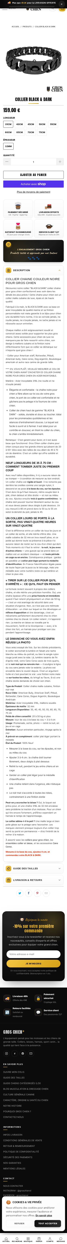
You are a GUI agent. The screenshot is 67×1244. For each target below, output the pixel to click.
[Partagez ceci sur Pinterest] (37, 893)
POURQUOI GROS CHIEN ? (17, 1111)
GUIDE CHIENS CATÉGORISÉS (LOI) (22, 1083)
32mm (8, 146)
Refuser (19, 1223)
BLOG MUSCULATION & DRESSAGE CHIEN (25, 1089)
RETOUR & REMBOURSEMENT (19, 1146)
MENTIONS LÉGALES (14, 1168)
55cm (53, 124)
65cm (19, 132)
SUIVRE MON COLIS (13, 1072)
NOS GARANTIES (12, 1163)
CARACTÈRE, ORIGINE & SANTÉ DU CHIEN (25, 1100)
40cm (19, 124)
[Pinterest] (23, 1053)
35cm (8, 124)
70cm (31, 132)
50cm (42, 124)
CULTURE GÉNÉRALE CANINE (18, 1094)
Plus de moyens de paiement (33, 191)
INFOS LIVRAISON (12, 1134)
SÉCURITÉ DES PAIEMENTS (17, 1157)
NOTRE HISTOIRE (12, 1106)
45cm (31, 124)
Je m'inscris (33, 963)
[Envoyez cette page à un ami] (46, 893)
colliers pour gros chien (37, 840)
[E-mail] (31, 1053)
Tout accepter (47, 1223)
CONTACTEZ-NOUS (13, 1117)
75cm (42, 132)
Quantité (8, 155)
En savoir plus (44, 1215)
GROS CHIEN (13, 1031)
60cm (8, 132)
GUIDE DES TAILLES (14, 1077)
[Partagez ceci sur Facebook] (28, 893)
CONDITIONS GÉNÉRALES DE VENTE (22, 1140)
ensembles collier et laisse (19, 843)
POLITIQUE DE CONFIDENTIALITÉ (21, 1151)
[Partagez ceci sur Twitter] (19, 893)
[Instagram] (6, 1053)
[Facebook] (14, 1053)
